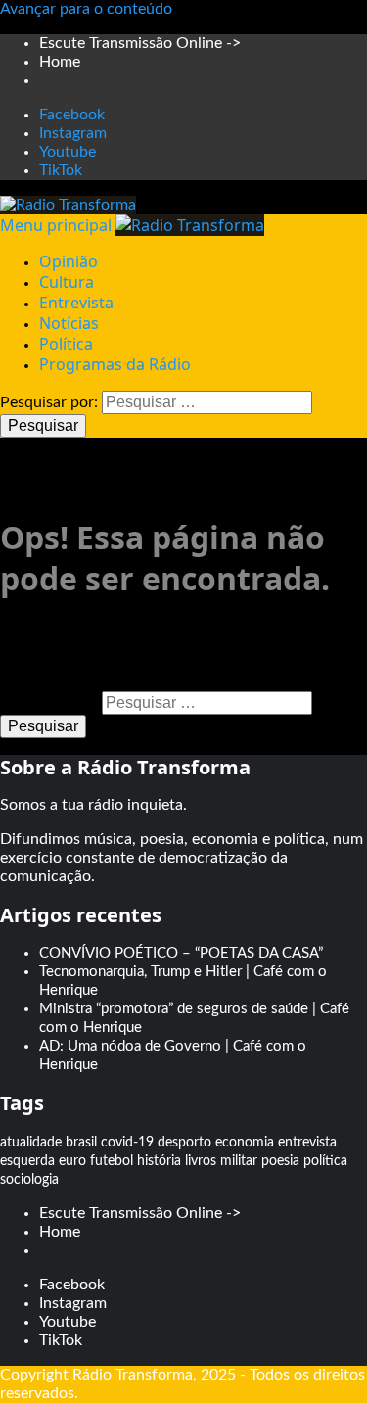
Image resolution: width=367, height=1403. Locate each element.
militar (238, 1161)
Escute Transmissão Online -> (140, 43)
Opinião (68, 261)
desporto (184, 1142)
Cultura (66, 282)
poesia (280, 1161)
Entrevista (76, 302)
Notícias (69, 323)
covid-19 (127, 1142)
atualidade (31, 1142)
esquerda (27, 1161)
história (159, 1161)
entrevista (307, 1142)
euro (72, 1161)
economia (244, 1142)
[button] (57, 225)
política (325, 1161)
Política (66, 343)
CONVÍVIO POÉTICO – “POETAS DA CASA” (181, 953)
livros (200, 1161)
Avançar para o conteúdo (86, 9)
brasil (81, 1142)
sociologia (29, 1180)
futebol (111, 1161)
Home (59, 62)
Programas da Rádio (115, 364)
